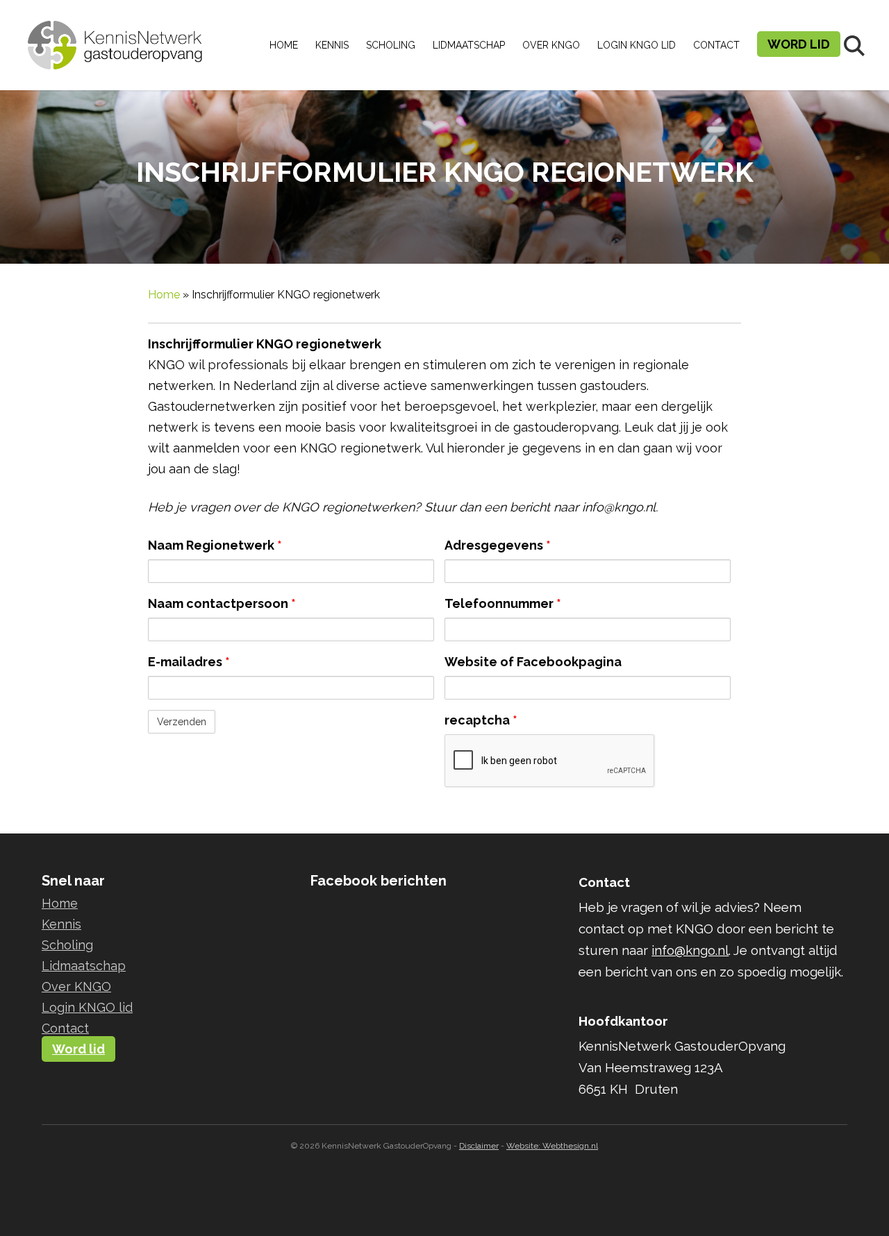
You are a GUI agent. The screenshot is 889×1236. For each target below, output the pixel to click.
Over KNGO (551, 45)
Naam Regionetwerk (215, 545)
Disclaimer (479, 1146)
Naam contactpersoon (222, 603)
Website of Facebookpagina (533, 661)
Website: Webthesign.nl (552, 1146)
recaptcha (480, 720)
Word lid (798, 44)
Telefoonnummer (502, 603)
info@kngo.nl (690, 950)
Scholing (390, 45)
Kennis (332, 45)
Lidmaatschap (469, 45)
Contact (716, 45)
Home (283, 45)
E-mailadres (189, 661)
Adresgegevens (497, 545)
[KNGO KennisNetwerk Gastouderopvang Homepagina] (115, 34)
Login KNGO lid (636, 45)
